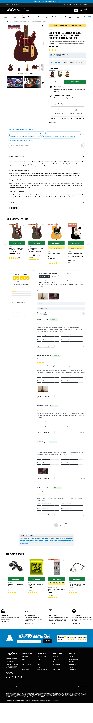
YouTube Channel (41, 656)
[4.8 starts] (13, 258)
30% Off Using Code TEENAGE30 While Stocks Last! (57, 583)
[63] (79, 592)
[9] (58, 597)
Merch (22, 4)
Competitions (56, 664)
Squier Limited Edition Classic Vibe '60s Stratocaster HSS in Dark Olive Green (16, 250)
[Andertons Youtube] (7, 677)
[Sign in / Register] (81, 10)
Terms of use (8, 686)
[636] (18, 592)
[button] (53, 50)
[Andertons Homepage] (13, 10)
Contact (85, 4)
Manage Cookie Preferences (23, 686)
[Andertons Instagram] (12, 677)
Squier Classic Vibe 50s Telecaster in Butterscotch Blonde (54, 255)
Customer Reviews (42, 669)
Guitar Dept (27, 538)
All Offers (41, 538)
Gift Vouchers (72, 669)
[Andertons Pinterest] (21, 677)
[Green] (59, 74)
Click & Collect (73, 661)
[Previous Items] (5, 242)
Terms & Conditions (74, 664)
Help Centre (25, 656)
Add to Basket (74, 82)
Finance (39, 661)
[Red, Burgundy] (52, 74)
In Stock (11, 255)
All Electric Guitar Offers (66, 538)
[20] (59, 263)
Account (24, 661)
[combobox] (51, 10)
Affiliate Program (57, 669)
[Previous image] (9, 43)
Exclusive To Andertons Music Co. (57, 542)
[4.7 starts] (53, 263)
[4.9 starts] (53, 597)
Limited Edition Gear (54, 538)
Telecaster (22, 540)
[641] (38, 592)
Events (55, 667)
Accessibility (14, 686)
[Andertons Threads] (18, 677)
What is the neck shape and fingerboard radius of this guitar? (25, 136)
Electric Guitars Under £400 (40, 542)
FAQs (38, 659)
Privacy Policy (25, 669)
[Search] (76, 10)
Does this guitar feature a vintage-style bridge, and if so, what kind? (63, 133)
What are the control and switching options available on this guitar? (26, 133)
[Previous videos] (8, 83)
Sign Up (47, 641)
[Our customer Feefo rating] (72, 638)
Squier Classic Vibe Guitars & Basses (63, 540)
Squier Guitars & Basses (32, 540)
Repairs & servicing (26, 664)
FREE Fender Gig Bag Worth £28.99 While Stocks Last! (56, 248)
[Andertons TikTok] (15, 677)
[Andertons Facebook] (9, 677)
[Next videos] (43, 83)
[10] (19, 258)
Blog (38, 667)
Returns (23, 659)
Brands (13, 4)
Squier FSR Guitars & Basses (46, 540)
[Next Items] (88, 242)
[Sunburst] (67, 74)
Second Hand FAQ (73, 659)
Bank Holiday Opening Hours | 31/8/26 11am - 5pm (46, 1)
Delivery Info (72, 656)
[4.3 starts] (33, 259)
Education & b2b (26, 667)
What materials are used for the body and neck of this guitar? (58, 136)
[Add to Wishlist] (23, 224)
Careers (55, 661)
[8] (38, 259)
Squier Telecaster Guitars (26, 542)
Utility (46, 538)
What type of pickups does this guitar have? (21, 140)
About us (55, 656)
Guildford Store (57, 659)
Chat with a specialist (83, 686)
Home (7, 21)
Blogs (17, 4)
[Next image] (42, 43)
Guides (7, 4)
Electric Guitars (35, 538)
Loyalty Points (72, 667)
